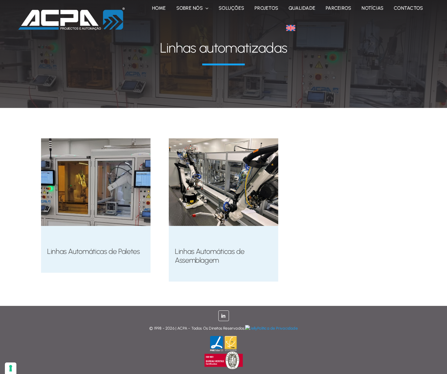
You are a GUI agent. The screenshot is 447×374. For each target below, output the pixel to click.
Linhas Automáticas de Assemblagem (209, 256)
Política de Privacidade (277, 328)
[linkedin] (223, 315)
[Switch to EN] (290, 28)
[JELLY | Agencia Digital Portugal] (251, 328)
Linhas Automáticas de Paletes (93, 251)
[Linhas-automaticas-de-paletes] (96, 141)
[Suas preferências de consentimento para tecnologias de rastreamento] (10, 368)
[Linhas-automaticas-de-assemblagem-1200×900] (223, 141)
